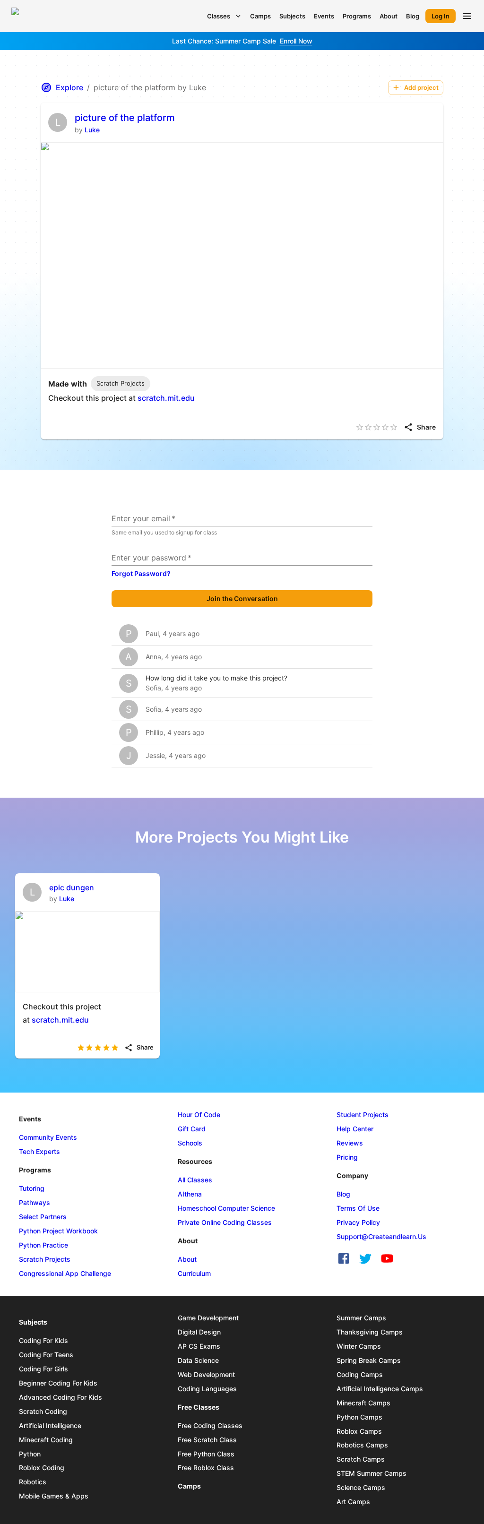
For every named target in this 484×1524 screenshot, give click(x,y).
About (389, 16)
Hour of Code (199, 1115)
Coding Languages (207, 1389)
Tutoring (31, 1188)
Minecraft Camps (363, 1403)
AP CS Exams (199, 1346)
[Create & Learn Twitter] (365, 1258)
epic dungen (71, 887)
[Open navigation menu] (467, 16)
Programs (357, 16)
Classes (218, 16)
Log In (440, 16)
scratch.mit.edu (166, 398)
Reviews (350, 1143)
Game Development (208, 1318)
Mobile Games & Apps (53, 1496)
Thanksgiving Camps (370, 1332)
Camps (260, 16)
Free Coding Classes (210, 1425)
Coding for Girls (43, 1369)
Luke (92, 130)
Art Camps (353, 1502)
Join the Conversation (242, 598)
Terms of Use (358, 1208)
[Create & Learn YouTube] (387, 1258)
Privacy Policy (358, 1222)
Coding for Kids (43, 1340)
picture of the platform (125, 117)
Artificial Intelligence (50, 1425)
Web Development (206, 1374)
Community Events (48, 1137)
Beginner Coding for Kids (58, 1383)
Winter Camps (359, 1346)
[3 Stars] (376, 427)
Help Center (355, 1129)
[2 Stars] (368, 427)
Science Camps (361, 1487)
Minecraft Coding (46, 1440)
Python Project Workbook (58, 1231)
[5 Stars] (393, 427)
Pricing (347, 1157)
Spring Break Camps (369, 1360)
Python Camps (359, 1417)
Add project (421, 87)
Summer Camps (361, 1318)
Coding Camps (360, 1374)
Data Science (198, 1360)
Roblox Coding (41, 1468)
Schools (190, 1143)
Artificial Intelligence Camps (380, 1389)
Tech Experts (39, 1151)
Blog (412, 16)
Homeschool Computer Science (226, 1208)
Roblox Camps (359, 1431)
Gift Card (192, 1129)
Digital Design (199, 1332)
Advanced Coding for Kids (60, 1397)
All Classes (195, 1180)
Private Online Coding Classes (225, 1222)
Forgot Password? (141, 573)
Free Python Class (206, 1454)
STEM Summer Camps (371, 1473)
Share (426, 427)
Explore (69, 87)
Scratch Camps (361, 1459)
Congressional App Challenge (65, 1273)
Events (324, 16)
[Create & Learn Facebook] (344, 1258)
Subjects (292, 16)
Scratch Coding (43, 1411)
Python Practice (43, 1245)
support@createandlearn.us (381, 1236)
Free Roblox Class (206, 1468)
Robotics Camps (362, 1445)
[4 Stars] (385, 427)
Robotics (32, 1482)
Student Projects (363, 1115)
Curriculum (194, 1273)
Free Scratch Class (207, 1440)
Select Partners (43, 1217)
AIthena (190, 1194)
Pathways (34, 1202)
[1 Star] (359, 427)
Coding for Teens (46, 1355)
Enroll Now (296, 41)
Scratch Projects (44, 1259)
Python (30, 1454)
